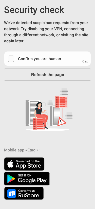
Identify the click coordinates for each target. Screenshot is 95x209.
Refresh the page (47, 75)
